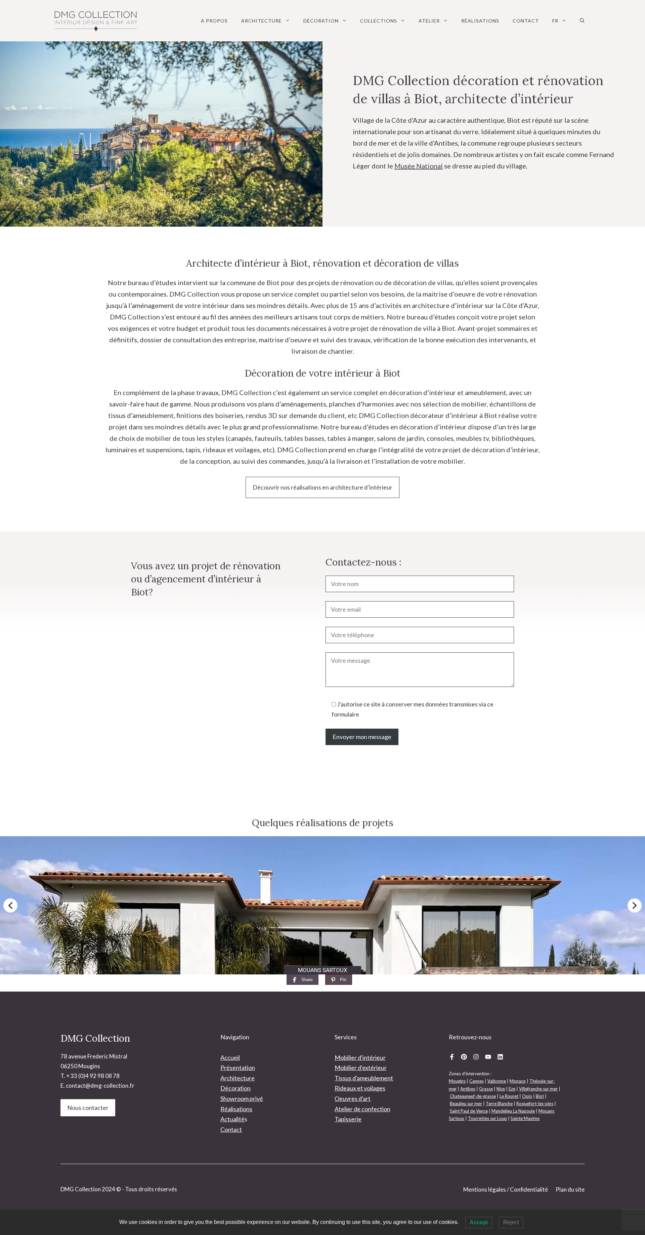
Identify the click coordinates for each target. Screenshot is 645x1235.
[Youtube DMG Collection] (488, 1056)
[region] (322, 905)
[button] (582, 20)
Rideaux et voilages (360, 1088)
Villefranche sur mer (538, 1088)
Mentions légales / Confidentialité (505, 1189)
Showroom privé (241, 1098)
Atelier (429, 21)
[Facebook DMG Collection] (452, 1056)
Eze (512, 1088)
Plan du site (570, 1189)
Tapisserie (348, 1119)
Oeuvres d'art (353, 1098)
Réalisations (480, 21)
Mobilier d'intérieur (360, 1057)
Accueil (230, 1057)
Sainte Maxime (525, 1118)
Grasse (486, 1088)
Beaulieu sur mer (466, 1103)
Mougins (457, 1081)
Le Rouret (509, 1096)
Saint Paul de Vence (469, 1111)
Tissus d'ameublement (364, 1078)
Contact (526, 21)
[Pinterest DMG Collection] (464, 1056)
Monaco (518, 1081)
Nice (501, 1088)
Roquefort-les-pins (534, 1103)
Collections (378, 21)
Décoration (321, 21)
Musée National (418, 166)
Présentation (237, 1067)
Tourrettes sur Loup (487, 1118)
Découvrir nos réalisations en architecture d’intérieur (322, 487)
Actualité (232, 1119)
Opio (527, 1096)
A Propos (214, 21)
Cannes (476, 1081)
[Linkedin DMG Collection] (500, 1056)
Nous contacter (88, 1107)
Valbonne (496, 1081)
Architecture (261, 21)
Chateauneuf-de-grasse (473, 1096)
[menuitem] (559, 20)
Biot (540, 1096)
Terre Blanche (499, 1103)
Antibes (467, 1088)
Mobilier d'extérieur (361, 1067)
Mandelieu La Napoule (513, 1111)
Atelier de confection (362, 1109)
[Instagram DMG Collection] (476, 1056)
